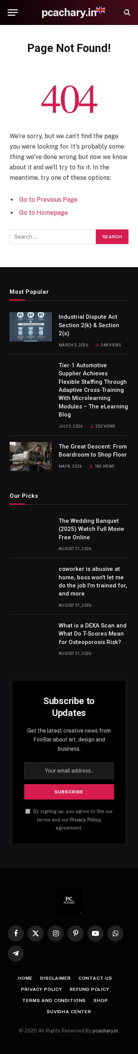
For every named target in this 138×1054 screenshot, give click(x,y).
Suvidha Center (69, 1011)
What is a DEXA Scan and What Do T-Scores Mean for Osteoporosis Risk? (93, 634)
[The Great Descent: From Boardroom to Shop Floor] (31, 456)
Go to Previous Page (48, 199)
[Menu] (13, 12)
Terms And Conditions (54, 1000)
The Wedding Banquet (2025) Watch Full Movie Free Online (91, 529)
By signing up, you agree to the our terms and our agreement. (72, 819)
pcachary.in (105, 1031)
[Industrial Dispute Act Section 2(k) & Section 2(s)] (31, 326)
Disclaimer (55, 978)
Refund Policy (89, 989)
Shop (101, 1000)
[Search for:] (53, 236)
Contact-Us (95, 978)
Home (25, 978)
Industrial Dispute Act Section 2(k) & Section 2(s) (89, 325)
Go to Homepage (43, 212)
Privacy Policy (85, 820)
